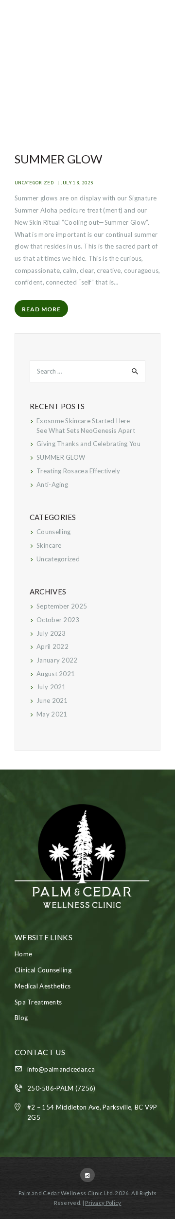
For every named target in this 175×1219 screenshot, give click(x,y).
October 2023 (58, 620)
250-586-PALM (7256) (61, 1088)
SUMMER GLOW (58, 159)
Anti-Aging (52, 484)
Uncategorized (34, 182)
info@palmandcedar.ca (61, 1069)
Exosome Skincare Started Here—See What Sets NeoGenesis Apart (86, 425)
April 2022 (52, 646)
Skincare (48, 545)
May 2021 (51, 714)
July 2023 (51, 633)
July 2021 (51, 687)
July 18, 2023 (77, 182)
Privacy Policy (103, 1203)
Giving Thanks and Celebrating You (88, 444)
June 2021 (52, 700)
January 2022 (57, 660)
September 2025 (61, 606)
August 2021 (55, 674)
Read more (41, 309)
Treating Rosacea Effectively (78, 471)
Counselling (53, 532)
